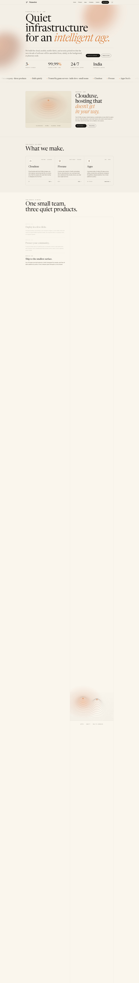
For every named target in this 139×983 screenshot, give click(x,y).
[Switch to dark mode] (112, 2)
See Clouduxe (81, 125)
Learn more (107, 181)
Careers (97, 2)
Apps (85, 2)
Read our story (106, 55)
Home (74, 2)
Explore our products (93, 55)
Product (80, 2)
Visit (50, 181)
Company (91, 2)
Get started (105, 2)
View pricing (92, 125)
